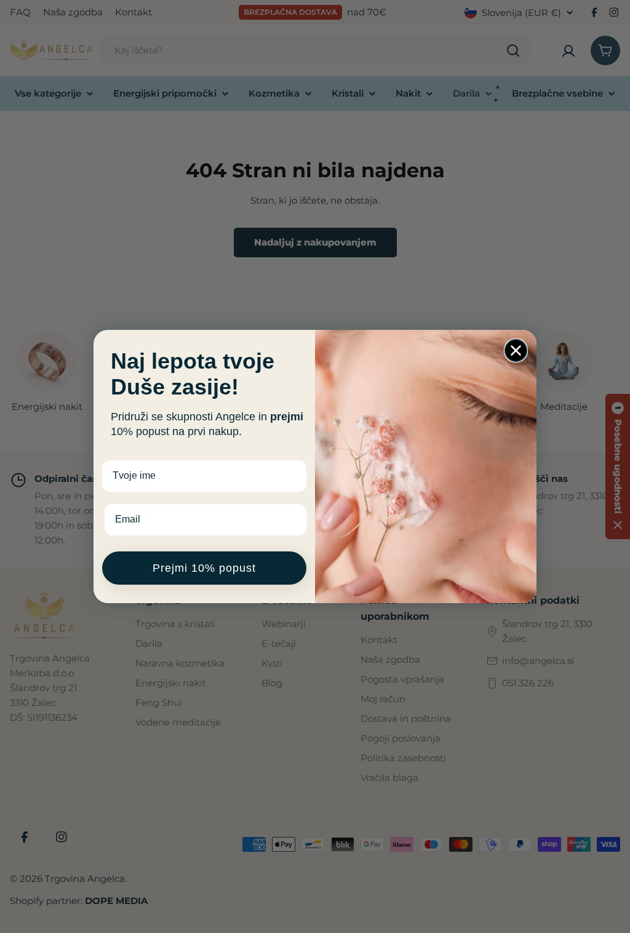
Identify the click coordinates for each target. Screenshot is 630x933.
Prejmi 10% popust (204, 568)
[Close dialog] (516, 350)
